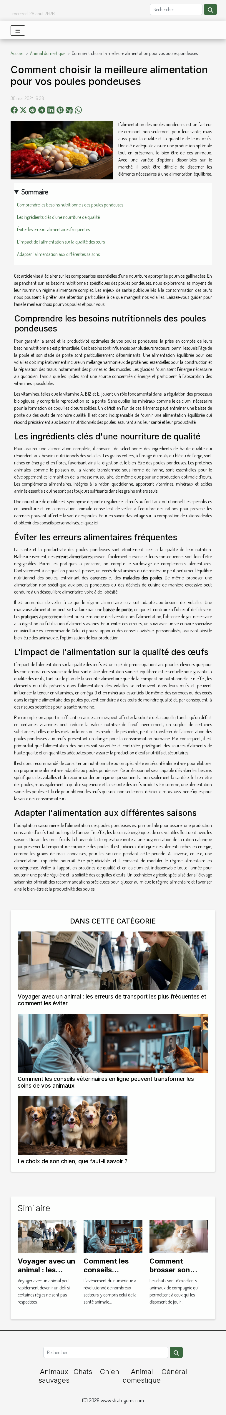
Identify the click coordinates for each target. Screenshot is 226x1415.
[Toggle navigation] (18, 30)
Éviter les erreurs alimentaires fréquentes (53, 229)
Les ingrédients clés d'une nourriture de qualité (58, 217)
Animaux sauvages (54, 1375)
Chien (109, 1371)
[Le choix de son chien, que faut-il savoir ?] (72, 1125)
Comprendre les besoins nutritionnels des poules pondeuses (70, 205)
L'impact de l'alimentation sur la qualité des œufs (61, 242)
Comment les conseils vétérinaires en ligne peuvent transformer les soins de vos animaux (106, 1082)
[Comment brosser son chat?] (178, 1236)
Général (174, 1371)
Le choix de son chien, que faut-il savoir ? (72, 1161)
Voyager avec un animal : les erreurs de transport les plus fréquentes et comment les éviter (112, 1000)
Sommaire (34, 191)
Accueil (17, 53)
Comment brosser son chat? (169, 1270)
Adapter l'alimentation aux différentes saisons (58, 254)
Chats (82, 1371)
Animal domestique (47, 53)
